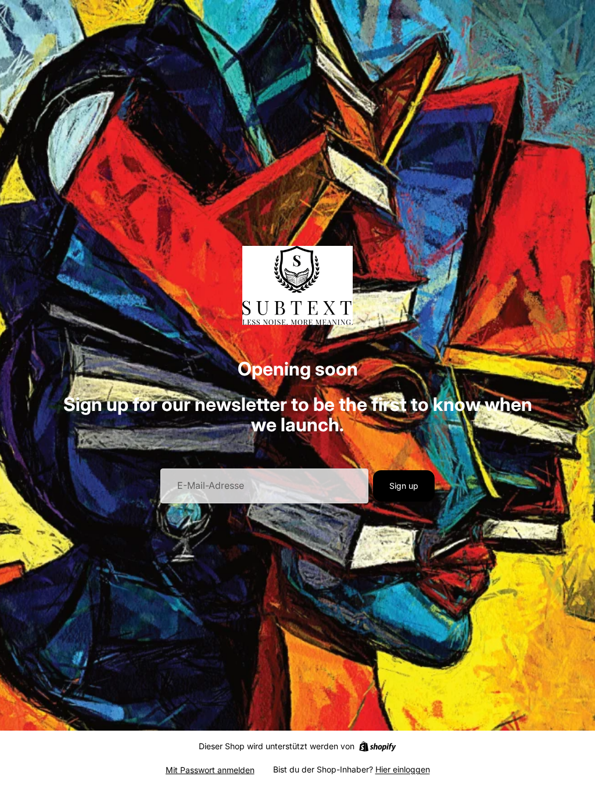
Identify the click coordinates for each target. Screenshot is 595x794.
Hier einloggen (402, 769)
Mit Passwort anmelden (210, 770)
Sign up (403, 486)
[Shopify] (377, 746)
